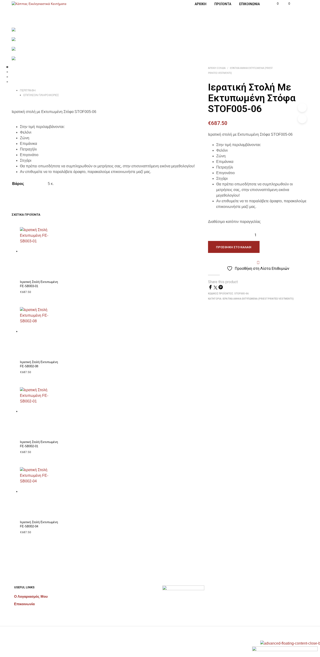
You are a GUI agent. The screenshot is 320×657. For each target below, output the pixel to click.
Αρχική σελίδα (217, 68)
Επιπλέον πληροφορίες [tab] (41, 95)
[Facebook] (211, 288)
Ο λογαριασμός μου (31, 596)
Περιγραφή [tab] (28, 90)
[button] (275, 3)
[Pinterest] (220, 288)
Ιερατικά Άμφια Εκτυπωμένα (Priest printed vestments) (258, 298)
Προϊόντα (222, 4)
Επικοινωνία (249, 4)
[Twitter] (216, 288)
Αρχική (200, 4)
